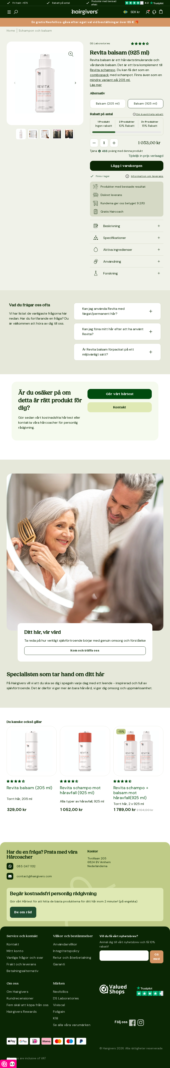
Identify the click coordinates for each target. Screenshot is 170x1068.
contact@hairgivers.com (34, 876)
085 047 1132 (26, 866)
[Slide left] (75, 83)
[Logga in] (147, 12)
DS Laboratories (100, 43)
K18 (55, 1018)
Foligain (59, 1011)
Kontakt (119, 407)
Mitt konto (15, 951)
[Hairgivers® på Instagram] (140, 1022)
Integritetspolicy (66, 951)
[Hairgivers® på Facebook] (132, 1022)
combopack (99, 75)
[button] (9, 12)
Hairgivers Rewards (22, 1011)
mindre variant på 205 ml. (110, 80)
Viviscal (59, 1005)
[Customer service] (154, 12)
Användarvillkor (65, 944)
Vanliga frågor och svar (25, 957)
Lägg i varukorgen (126, 166)
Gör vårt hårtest (120, 394)
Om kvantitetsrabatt (149, 114)
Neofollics (60, 991)
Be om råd (23, 912)
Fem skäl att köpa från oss (28, 1005)
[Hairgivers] (85, 12)
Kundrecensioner (20, 998)
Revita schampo (102, 70)
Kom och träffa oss (84, 650)
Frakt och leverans (21, 964)
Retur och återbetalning (72, 957)
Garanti (59, 964)
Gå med (156, 957)
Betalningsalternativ (22, 971)
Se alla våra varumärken (71, 1025)
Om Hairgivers (17, 991)
